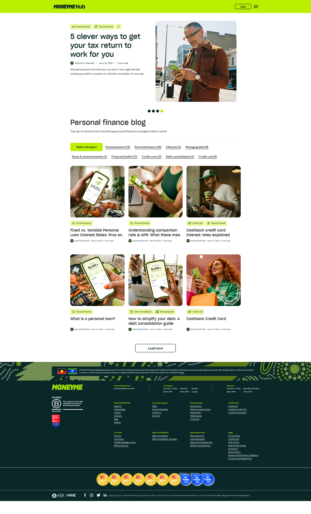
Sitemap (117, 422)
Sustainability (119, 409)
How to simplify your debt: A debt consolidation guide (154, 321)
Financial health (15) (124, 156)
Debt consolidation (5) (180, 156)
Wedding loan (196, 416)
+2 (118, 26)
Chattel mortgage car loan (125, 442)
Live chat (156, 416)
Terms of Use (233, 442)
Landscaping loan (197, 439)
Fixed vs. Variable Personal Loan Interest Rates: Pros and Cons (97, 235)
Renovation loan (197, 436)
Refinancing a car (121, 445)
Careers (117, 412)
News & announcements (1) (89, 156)
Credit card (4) (208, 156)
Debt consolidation (160, 436)
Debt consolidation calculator (164, 439)
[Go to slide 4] (161, 111)
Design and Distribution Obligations (243, 455)
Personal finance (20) (148, 147)
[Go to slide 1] (149, 111)
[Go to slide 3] (157, 111)
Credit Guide (233, 439)
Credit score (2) (151, 156)
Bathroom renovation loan (201, 442)
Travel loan (194, 419)
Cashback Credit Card (206, 318)
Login (243, 6)
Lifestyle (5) (173, 147)
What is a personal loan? (92, 318)
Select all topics (86, 147)
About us (118, 406)
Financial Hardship (160, 409)
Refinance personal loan (200, 409)
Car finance (119, 439)
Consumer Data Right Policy (240, 458)
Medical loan (195, 412)
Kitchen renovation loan (200, 445)
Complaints (233, 449)
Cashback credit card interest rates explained (208, 232)
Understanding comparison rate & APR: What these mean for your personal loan (155, 235)
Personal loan (196, 406)
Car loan (117, 436)
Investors (118, 416)
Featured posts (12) (118, 147)
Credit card (233, 406)
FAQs (154, 406)
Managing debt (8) (196, 147)
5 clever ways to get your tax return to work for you (105, 45)
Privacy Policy (234, 436)
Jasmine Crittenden (84, 63)
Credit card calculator (237, 412)
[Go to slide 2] (153, 111)
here (182, 372)
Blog (116, 419)
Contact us (156, 412)
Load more (155, 348)
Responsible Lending (237, 445)
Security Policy (234, 452)
